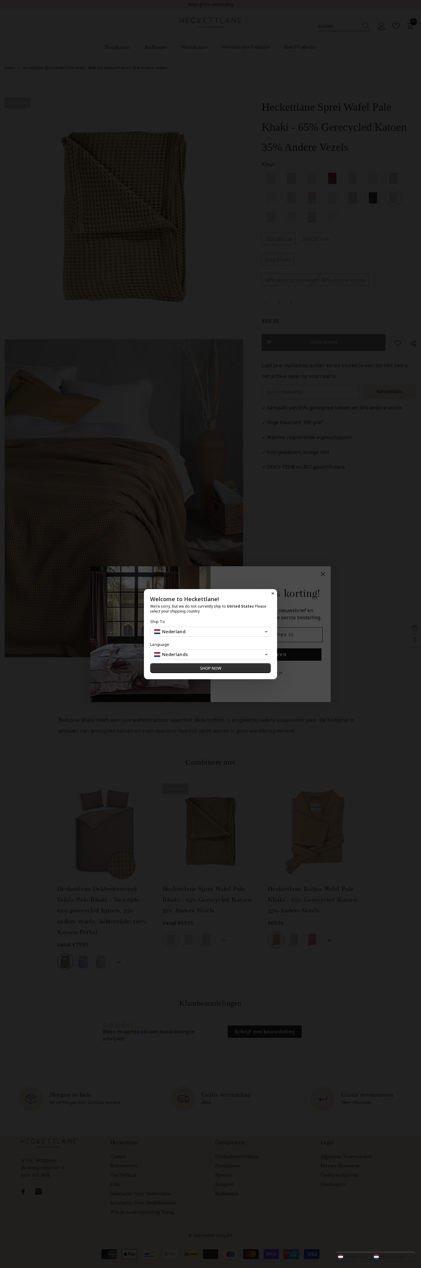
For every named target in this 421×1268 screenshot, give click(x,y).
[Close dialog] (273, 593)
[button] (375, 1257)
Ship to (157, 621)
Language (159, 644)
